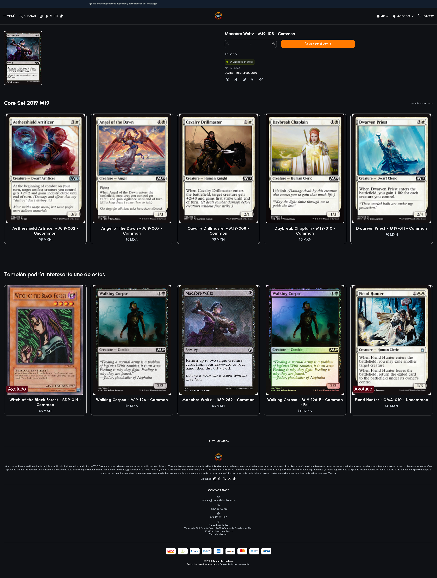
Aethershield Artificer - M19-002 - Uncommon (45, 231)
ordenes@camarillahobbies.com (218, 500)
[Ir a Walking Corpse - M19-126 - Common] (132, 340)
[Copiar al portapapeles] (261, 79)
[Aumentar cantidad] (274, 44)
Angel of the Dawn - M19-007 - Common (132, 231)
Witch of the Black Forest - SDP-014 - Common (45, 402)
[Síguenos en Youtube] (56, 16)
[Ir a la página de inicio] (218, 16)
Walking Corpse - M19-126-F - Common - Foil (305, 402)
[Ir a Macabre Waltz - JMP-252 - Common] (218, 340)
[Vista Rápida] (80, 168)
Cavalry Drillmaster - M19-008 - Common (218, 231)
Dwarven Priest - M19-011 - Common (391, 228)
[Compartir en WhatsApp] (244, 79)
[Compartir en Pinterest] (253, 79)
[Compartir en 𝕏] (236, 79)
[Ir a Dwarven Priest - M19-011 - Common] (392, 168)
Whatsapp (230, 4)
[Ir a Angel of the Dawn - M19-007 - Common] (132, 168)
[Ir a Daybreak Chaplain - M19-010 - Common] (305, 168)
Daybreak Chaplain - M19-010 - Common (305, 231)
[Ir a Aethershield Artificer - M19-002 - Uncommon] (45, 168)
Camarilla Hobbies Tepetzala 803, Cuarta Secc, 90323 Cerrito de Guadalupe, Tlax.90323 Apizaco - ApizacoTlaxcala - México (218, 530)
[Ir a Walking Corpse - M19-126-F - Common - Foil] (305, 340)
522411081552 (218, 517)
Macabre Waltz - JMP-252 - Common (218, 399)
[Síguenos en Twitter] (51, 16)
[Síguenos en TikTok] (61, 16)
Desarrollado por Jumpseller (235, 564)
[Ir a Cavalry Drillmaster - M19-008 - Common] (218, 168)
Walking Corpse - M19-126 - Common (132, 399)
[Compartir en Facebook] (227, 79)
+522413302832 (218, 508)
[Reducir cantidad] (228, 44)
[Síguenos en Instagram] (41, 16)
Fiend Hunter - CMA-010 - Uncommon (391, 399)
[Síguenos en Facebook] (46, 16)
